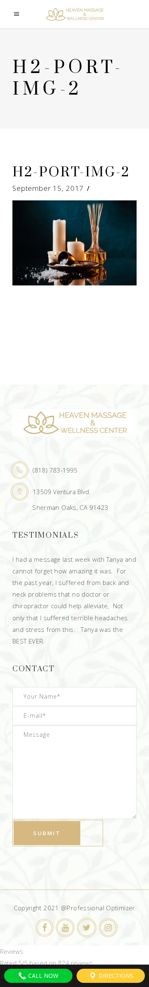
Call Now (42, 976)
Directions (115, 976)
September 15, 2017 (48, 188)
